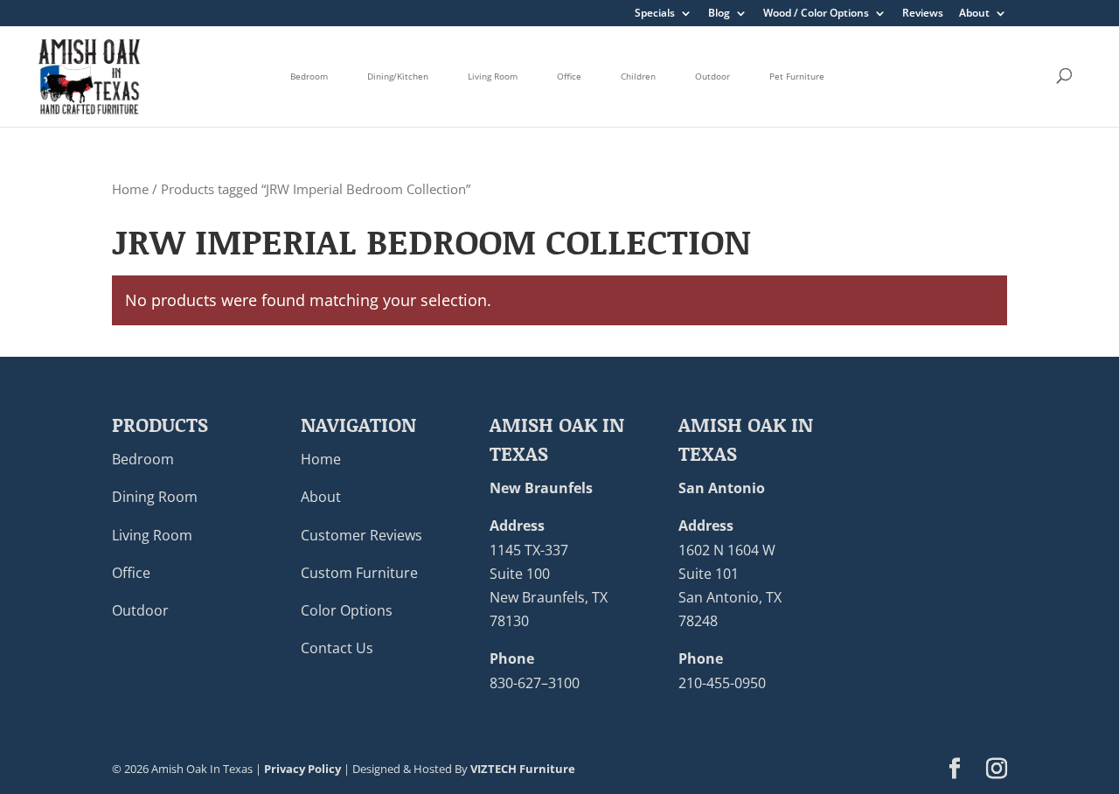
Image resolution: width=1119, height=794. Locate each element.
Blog (719, 14)
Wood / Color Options (816, 14)
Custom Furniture (359, 572)
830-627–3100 (535, 683)
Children (638, 76)
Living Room (493, 76)
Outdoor (712, 76)
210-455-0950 (722, 683)
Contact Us (337, 648)
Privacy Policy (302, 769)
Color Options (347, 610)
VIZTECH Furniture (522, 769)
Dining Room (155, 496)
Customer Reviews (361, 535)
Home (130, 189)
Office (569, 76)
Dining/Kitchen (397, 76)
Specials (655, 14)
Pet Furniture (796, 76)
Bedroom (309, 76)
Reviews (922, 14)
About (974, 14)
